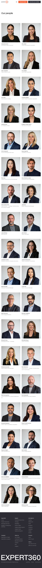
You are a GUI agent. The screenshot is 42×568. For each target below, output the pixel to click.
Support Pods (18, 529)
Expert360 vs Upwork (5, 539)
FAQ (16, 544)
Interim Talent (18, 525)
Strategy (17, 521)
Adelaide (30, 529)
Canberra (30, 527)
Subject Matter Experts (20, 527)
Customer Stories (18, 539)
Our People (17, 537)
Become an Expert (19, 540)
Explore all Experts (19, 531)
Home (2, 520)
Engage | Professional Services (6, 526)
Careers (16, 542)
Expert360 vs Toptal (5, 537)
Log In (29, 537)
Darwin (30, 532)
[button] (16, 2)
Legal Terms (28, 562)
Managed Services (5, 523)
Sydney (30, 520)
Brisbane (30, 525)
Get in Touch (31, 539)
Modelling (17, 523)
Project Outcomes (5, 521)
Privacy (32, 562)
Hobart (29, 531)
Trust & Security (38, 562)
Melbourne (30, 521)
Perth (29, 523)
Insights (16, 546)
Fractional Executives (19, 520)
